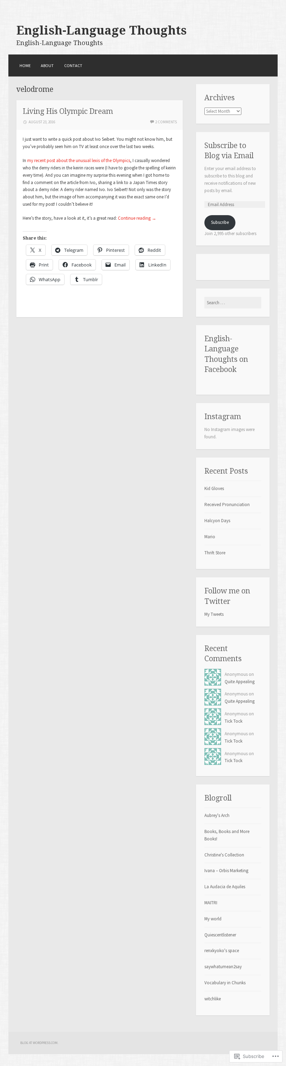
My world (212, 919)
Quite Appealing (240, 682)
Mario (209, 537)
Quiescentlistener (220, 935)
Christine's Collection (224, 855)
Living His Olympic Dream (68, 111)
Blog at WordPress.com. (39, 1043)
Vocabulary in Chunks (225, 983)
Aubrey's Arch (216, 815)
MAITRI (210, 903)
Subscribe (220, 222)
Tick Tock (233, 721)
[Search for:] (232, 303)
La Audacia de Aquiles (224, 887)
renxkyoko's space (221, 951)
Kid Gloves (214, 488)
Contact (73, 65)
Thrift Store (214, 553)
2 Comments (166, 121)
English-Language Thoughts (101, 30)
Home (25, 65)
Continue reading (137, 218)
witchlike (212, 999)
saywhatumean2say (223, 967)
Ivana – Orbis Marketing (226, 871)
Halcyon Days (217, 521)
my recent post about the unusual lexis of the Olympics (78, 160)
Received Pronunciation (227, 505)
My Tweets (214, 614)
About (47, 65)
